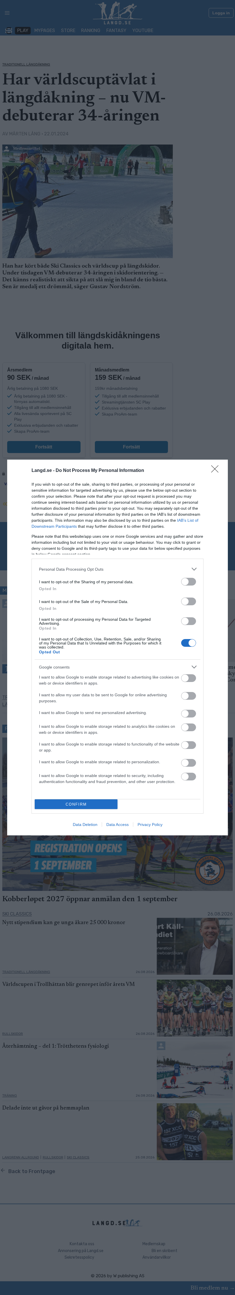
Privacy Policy (150, 824)
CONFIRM (76, 804)
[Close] (216, 470)
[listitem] (117, 569)
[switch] (188, 582)
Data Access (117, 824)
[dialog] (117, 647)
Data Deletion (85, 824)
